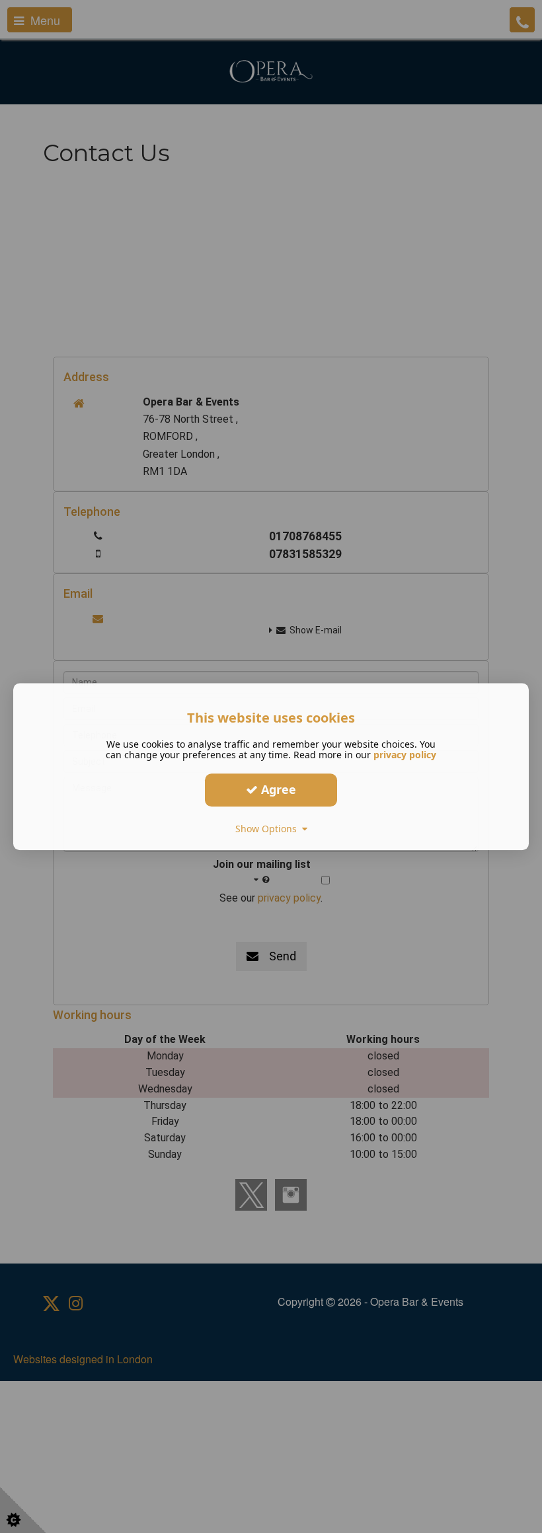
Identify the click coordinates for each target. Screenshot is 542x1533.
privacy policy (404, 754)
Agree (277, 789)
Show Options (268, 828)
